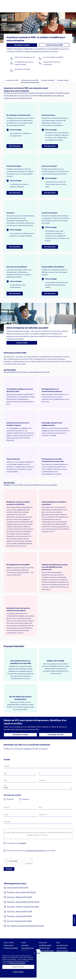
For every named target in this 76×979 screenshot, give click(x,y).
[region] (18, 964)
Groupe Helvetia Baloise (46, 951)
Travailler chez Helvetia (11, 948)
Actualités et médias (45, 945)
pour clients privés (62, 945)
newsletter (22, 843)
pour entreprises (62, 948)
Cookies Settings (18, 971)
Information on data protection (17, 963)
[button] (54, 45)
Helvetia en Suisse (44, 948)
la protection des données (34, 851)
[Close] (34, 953)
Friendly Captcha (28, 863)
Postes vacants (8, 945)
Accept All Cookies (18, 967)
